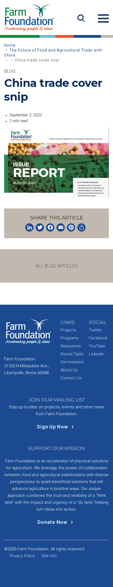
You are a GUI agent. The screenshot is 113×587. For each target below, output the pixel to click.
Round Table (72, 354)
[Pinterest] (71, 227)
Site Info (49, 555)
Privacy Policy (22, 555)
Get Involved (72, 362)
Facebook (98, 338)
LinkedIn (96, 354)
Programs (70, 338)
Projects (68, 330)
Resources (71, 346)
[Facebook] (50, 227)
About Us (69, 370)
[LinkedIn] (29, 227)
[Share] (81, 227)
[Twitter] (40, 227)
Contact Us (71, 378)
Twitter (95, 330)
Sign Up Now (53, 427)
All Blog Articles (56, 266)
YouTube (97, 346)
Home (10, 45)
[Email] (60, 227)
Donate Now (53, 522)
